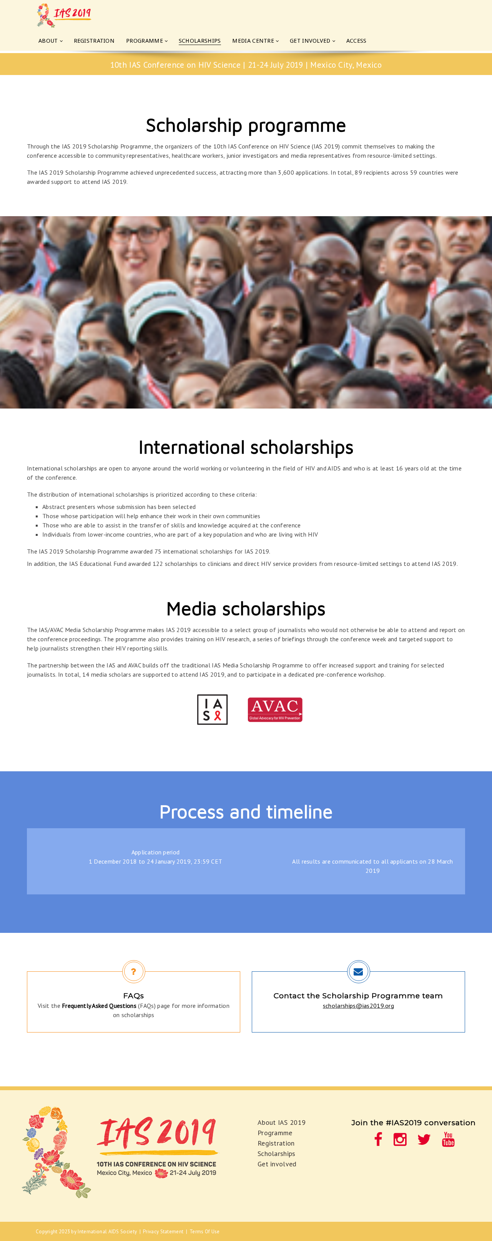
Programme (275, 1132)
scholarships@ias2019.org (358, 1005)
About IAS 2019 (282, 1122)
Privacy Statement (163, 1231)
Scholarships (277, 1153)
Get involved (277, 1163)
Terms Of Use (204, 1231)
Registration (276, 1143)
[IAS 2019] (74, 15)
